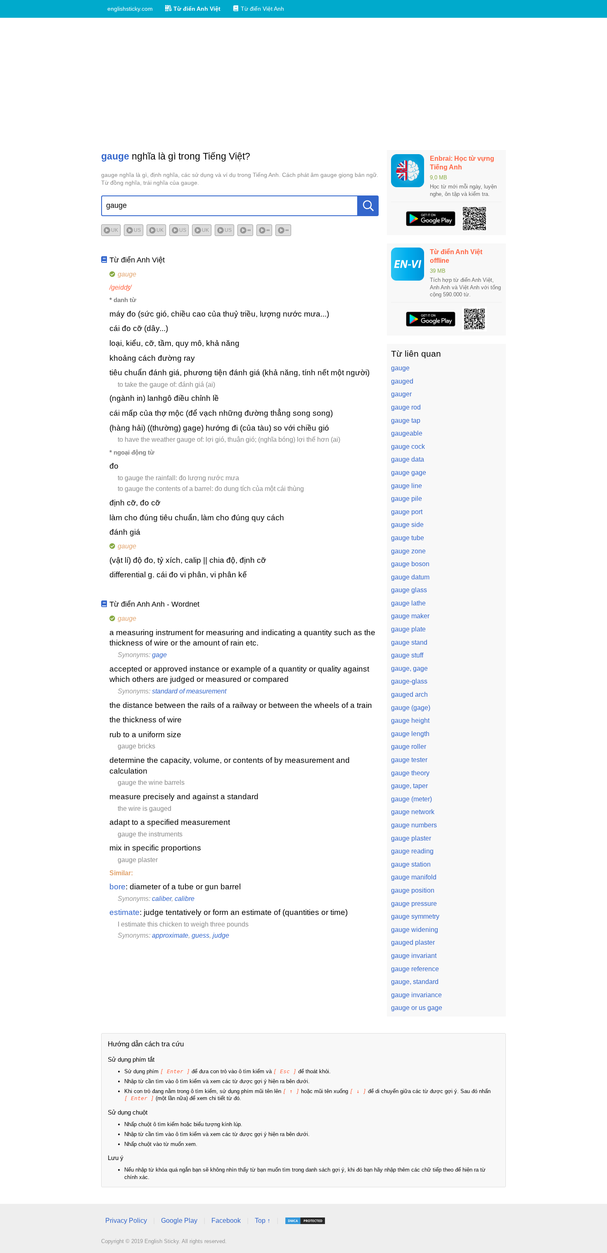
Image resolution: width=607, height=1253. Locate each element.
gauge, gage (409, 668)
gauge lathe (408, 603)
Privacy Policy (126, 1220)
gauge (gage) (410, 707)
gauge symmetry (415, 916)
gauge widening (414, 929)
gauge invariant (413, 955)
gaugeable (406, 433)
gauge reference (415, 968)
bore (117, 886)
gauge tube (407, 537)
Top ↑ (262, 1220)
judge (221, 935)
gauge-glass (409, 681)
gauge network (412, 811)
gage (159, 654)
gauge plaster (411, 838)
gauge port (406, 511)
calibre (184, 898)
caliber (161, 898)
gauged (402, 381)
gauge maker (410, 615)
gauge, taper (409, 785)
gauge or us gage (416, 1007)
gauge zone (408, 551)
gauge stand (409, 642)
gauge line (406, 485)
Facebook (226, 1220)
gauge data (407, 459)
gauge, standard (415, 981)
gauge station (411, 864)
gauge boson (410, 563)
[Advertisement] (303, 84)
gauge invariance (416, 994)
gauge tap (405, 420)
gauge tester (409, 759)
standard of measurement (189, 691)
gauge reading (412, 851)
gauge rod (406, 407)
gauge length (410, 733)
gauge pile (406, 498)
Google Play (179, 1220)
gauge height (410, 720)
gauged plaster (413, 942)
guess (200, 935)
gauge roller (408, 746)
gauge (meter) (411, 799)
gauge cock (408, 446)
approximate (170, 935)
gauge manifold (413, 877)
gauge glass (409, 589)
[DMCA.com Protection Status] (305, 1221)
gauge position (412, 890)
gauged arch (409, 694)
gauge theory (410, 773)
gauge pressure (414, 903)
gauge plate (408, 629)
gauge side (407, 524)
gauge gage (408, 472)
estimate (124, 912)
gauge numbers (414, 825)
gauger (401, 394)
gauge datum (410, 577)
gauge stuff (407, 655)
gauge (400, 368)
